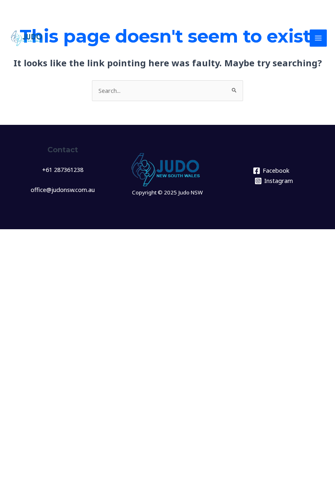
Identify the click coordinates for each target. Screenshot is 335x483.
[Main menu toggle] (318, 38)
